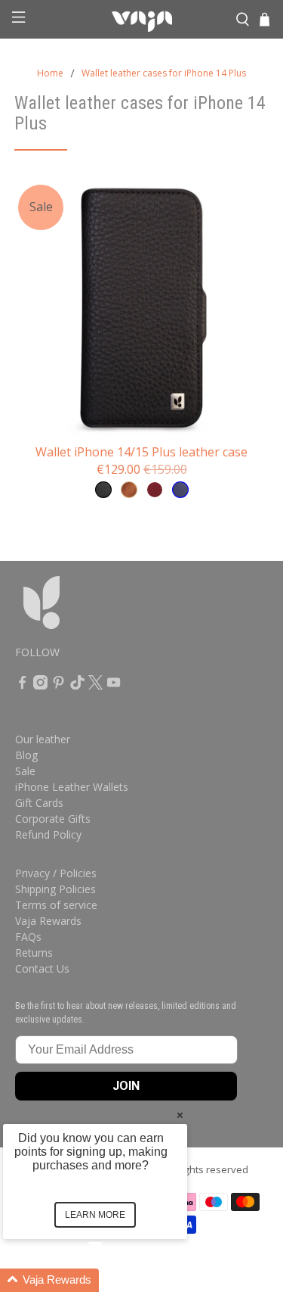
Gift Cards (39, 802)
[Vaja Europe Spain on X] (95, 685)
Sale (25, 771)
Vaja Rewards (48, 921)
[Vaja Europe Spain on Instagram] (40, 685)
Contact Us (42, 968)
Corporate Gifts (53, 818)
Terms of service (56, 905)
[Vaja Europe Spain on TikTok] (77, 685)
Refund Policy (48, 834)
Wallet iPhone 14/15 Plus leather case (141, 451)
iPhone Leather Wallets (71, 787)
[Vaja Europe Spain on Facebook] (22, 685)
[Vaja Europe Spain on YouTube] (113, 685)
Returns (34, 952)
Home (50, 73)
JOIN (126, 1086)
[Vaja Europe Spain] (142, 20)
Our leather (42, 739)
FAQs (28, 936)
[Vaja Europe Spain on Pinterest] (58, 685)
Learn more (95, 1214)
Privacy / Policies (56, 873)
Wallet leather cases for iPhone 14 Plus (164, 73)
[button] (113, 1280)
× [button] (180, 1114)
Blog (26, 755)
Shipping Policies (55, 889)
